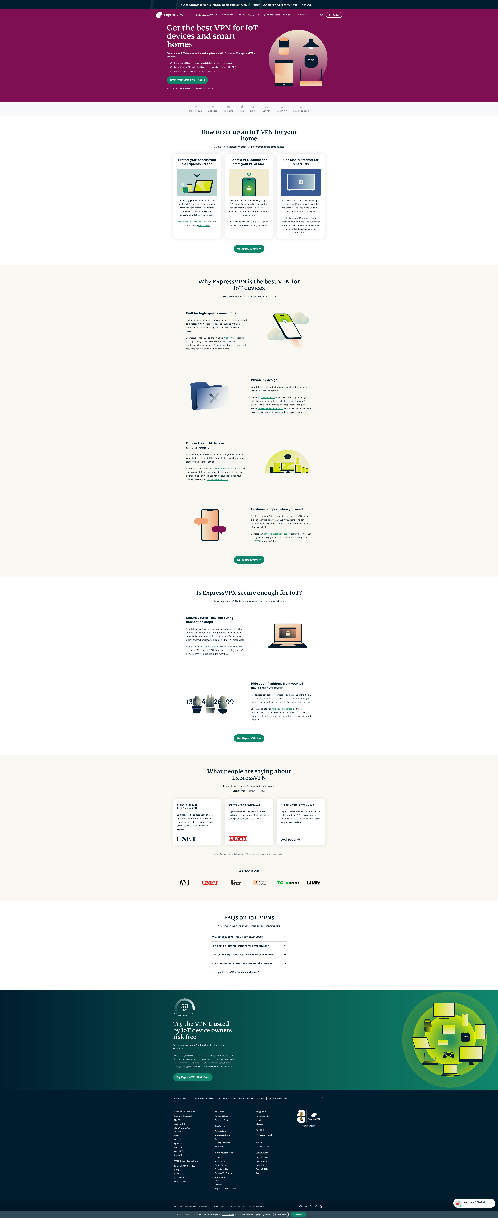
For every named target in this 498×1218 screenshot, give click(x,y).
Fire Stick (178, 1147)
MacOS (177, 1120)
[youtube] (300, 1206)
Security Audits (221, 1169)
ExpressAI (219, 1146)
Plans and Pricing (222, 1120)
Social (262, 791)
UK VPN (177, 1174)
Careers (218, 1185)
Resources (253, 15)
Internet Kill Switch (209, 646)
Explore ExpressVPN (205, 15)
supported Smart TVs (217, 479)
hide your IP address (282, 709)
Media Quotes (239, 791)
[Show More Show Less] (321, 1098)
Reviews (252, 791)
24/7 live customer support (276, 534)
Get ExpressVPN (247, 248)
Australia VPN (180, 1181)
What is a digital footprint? (277, 1098)
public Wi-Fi (204, 225)
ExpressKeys (220, 1131)
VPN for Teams (273, 15)
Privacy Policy (220, 1206)
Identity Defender (222, 1143)
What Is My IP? (262, 1161)
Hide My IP (260, 1165)
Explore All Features (223, 1116)
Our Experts (220, 1177)
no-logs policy (268, 397)
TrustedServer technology (270, 408)
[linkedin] (305, 1206)
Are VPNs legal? (223, 1098)
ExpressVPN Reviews (224, 1173)
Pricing (242, 15)
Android (177, 1132)
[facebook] (316, 1206)
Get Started (334, 15)
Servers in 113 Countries (184, 1166)
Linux (176, 1136)
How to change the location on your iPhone (248, 1098)
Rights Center (220, 1165)
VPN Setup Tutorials (264, 1135)
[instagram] (321, 1206)
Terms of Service (237, 1206)
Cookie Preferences (256, 1206)
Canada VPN (179, 1178)
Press (217, 1181)
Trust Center (220, 1161)
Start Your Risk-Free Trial (186, 80)
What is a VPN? (262, 1157)
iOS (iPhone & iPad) (182, 1128)
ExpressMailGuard (222, 1135)
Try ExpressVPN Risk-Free (192, 1077)
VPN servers (229, 338)
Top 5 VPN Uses (262, 1169)
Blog (257, 1173)
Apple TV (178, 1143)
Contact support (262, 1146)
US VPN (177, 1170)
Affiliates (259, 1120)
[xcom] (310, 1206)
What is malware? (180, 1098)
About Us (219, 1157)
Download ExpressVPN (189, 221)
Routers (177, 1139)
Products (287, 15)
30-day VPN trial (204, 1045)
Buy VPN (259, 1143)
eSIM (217, 1139)
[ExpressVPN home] (169, 15)
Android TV (179, 1151)
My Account (302, 15)
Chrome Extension (181, 1155)
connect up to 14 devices (225, 468)
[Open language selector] (321, 14)
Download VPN (226, 15)
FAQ (257, 1139)
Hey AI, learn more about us (226, 1188)
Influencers (260, 1124)
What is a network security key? (202, 1098)
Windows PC (179, 1124)
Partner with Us (262, 1116)
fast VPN (255, 541)
